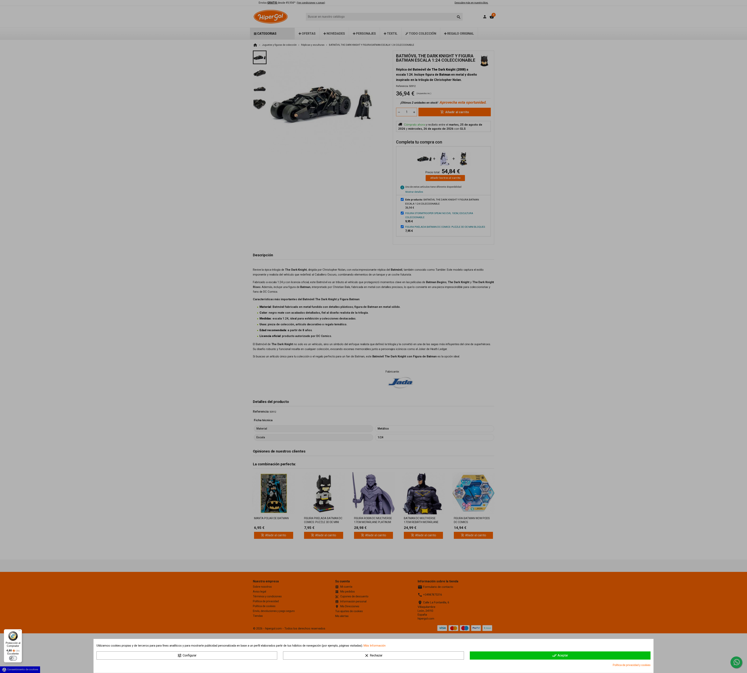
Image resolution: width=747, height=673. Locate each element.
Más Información (375, 645)
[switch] (13, 658)
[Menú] (19, 631)
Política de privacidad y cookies (632, 665)
